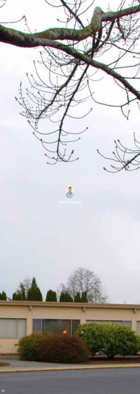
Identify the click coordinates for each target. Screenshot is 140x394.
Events (88, 2)
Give (110, 2)
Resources (104, 2)
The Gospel (127, 2)
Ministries (81, 2)
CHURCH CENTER (118, 2)
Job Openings (135, 2)
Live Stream (95, 2)
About (74, 2)
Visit (68, 2)
